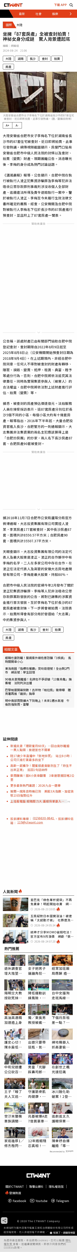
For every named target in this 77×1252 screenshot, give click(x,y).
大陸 (8, 58)
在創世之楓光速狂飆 (61, 1069)
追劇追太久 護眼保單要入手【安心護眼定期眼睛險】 (61, 1118)
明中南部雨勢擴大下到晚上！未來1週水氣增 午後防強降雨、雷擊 (37, 702)
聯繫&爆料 (36, 1186)
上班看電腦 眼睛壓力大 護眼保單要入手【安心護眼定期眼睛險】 (37, 801)
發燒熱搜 (14, 1193)
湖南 (21, 58)
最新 (22, 13)
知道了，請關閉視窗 (64, 1233)
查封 (45, 58)
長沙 (33, 58)
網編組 (15, 46)
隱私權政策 (56, 1186)
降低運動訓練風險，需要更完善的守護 (37, 995)
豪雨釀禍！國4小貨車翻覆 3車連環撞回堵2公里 (42, 777)
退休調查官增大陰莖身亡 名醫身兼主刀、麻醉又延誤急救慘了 (13, 971)
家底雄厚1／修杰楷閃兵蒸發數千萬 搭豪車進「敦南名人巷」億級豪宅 (14, 1143)
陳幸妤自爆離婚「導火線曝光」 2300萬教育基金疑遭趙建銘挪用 (61, 1143)
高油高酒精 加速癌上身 (13, 1020)
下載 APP (60, 4)
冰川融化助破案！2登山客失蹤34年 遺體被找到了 (62, 1094)
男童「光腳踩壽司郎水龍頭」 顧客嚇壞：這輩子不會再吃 (38, 1069)
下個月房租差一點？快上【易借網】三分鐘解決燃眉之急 (62, 1020)
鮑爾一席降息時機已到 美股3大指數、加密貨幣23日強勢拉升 (42, 793)
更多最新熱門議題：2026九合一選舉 (35, 785)
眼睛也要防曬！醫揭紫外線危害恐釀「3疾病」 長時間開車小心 (38, 659)
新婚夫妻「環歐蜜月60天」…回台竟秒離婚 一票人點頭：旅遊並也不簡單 (41, 748)
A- (17, 125)
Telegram (62, 1200)
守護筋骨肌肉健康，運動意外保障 (37, 1094)
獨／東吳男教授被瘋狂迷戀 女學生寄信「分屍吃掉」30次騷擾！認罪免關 (37, 1020)
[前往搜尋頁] (71, 5)
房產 (8, 66)
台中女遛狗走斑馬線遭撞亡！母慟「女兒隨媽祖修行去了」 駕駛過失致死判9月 (62, 995)
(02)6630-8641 (44, 818)
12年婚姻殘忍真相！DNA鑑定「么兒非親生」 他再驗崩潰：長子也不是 (38, 1143)
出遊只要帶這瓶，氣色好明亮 (37, 1044)
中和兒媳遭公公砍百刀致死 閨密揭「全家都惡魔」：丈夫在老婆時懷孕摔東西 (14, 1069)
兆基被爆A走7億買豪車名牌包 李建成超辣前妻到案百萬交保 (38, 1118)
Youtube (41, 1200)
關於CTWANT (14, 1186)
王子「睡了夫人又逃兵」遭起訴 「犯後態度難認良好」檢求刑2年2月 (14, 1094)
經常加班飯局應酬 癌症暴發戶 (61, 971)
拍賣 (57, 58)
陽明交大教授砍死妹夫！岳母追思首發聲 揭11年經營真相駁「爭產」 (13, 995)
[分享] (4, 1220)
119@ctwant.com (30, 822)
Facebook (19, 1200)
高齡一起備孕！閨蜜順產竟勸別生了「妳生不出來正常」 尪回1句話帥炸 (41, 767)
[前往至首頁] (13, 5)
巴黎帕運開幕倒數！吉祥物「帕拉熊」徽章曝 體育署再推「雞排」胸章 (38, 692)
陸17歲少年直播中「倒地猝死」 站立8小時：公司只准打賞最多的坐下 (41, 757)
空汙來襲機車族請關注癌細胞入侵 (13, 1118)
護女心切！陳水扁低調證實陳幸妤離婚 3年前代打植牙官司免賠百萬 (14, 1044)
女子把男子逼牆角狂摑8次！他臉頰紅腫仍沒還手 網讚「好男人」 (38, 971)
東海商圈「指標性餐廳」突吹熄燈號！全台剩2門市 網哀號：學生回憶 (37, 670)
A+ (7, 125)
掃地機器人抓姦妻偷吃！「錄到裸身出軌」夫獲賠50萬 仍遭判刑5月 (62, 1044)
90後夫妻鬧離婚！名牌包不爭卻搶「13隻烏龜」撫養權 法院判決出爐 (38, 681)
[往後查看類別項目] (68, 14)
